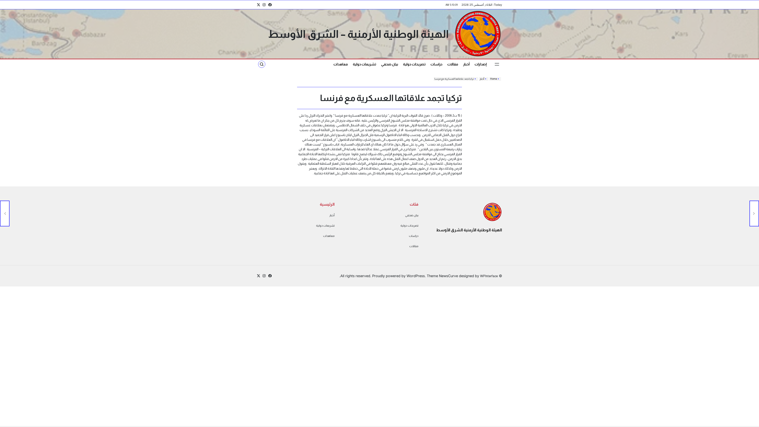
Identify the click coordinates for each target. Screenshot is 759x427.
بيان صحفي (389, 64)
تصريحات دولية (414, 64)
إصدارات (481, 64)
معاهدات (340, 64)
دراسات (436, 64)
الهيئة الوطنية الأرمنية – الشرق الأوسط (358, 34)
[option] (749, 423)
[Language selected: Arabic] (749, 423)
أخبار (466, 64)
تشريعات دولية (364, 64)
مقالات (452, 64)
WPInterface (489, 276)
